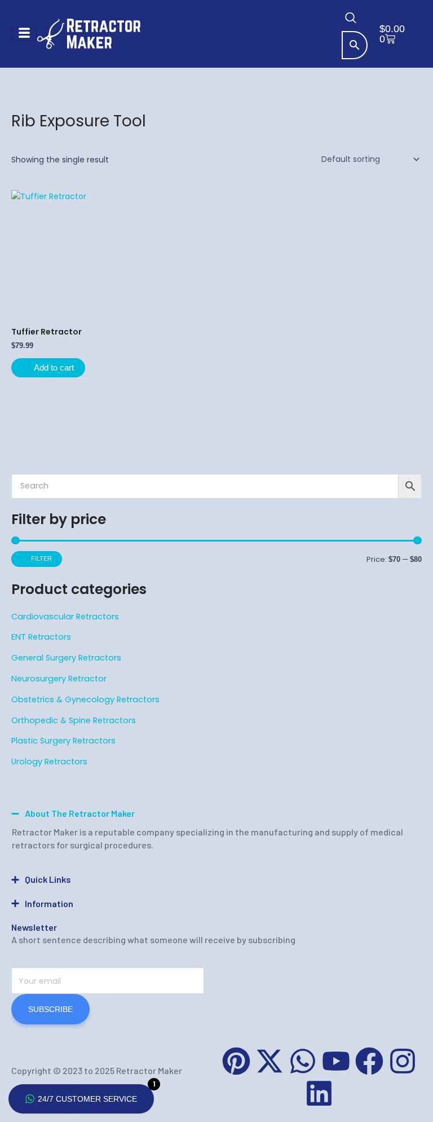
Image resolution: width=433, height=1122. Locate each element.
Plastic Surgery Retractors (63, 740)
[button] (350, 19)
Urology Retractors (49, 761)
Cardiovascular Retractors (65, 616)
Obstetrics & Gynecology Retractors (85, 699)
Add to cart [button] (54, 367)
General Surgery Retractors (66, 657)
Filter (41, 558)
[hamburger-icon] (24, 33)
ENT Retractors (41, 637)
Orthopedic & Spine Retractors (73, 720)
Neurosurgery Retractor (59, 678)
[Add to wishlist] (123, 206)
